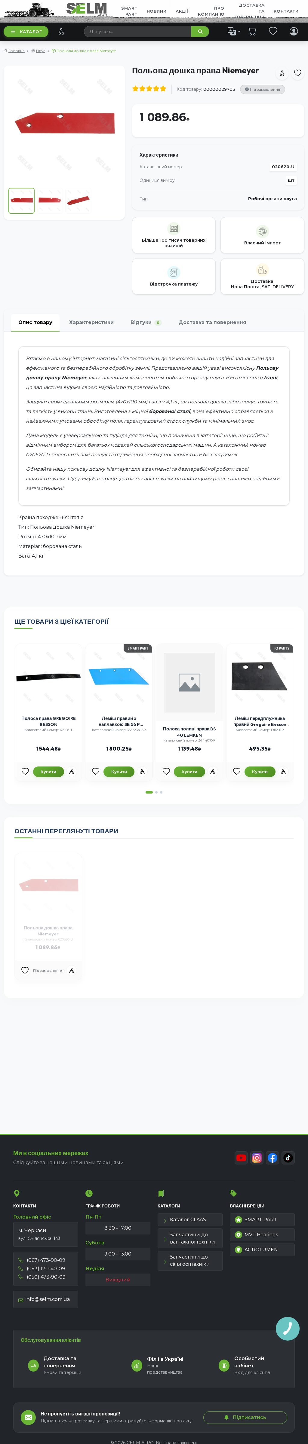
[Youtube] (241, 1157)
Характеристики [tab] (91, 322)
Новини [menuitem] (157, 11)
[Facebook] (272, 1157)
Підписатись (248, 1417)
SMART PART (261, 1219)
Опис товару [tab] (35, 322)
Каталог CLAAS (188, 1219)
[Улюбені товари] (273, 31)
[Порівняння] (61, 31)
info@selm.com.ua (48, 1299)
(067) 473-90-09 (45, 1260)
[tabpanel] (154, 453)
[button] (149, 792)
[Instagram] (256, 1157)
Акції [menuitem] (182, 11)
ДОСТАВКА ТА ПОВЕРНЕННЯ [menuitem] (249, 11)
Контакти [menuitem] (286, 11)
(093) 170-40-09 (45, 1268)
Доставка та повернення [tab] (212, 322)
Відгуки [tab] (145, 322)
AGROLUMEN (261, 1250)
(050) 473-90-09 (46, 1277)
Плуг (40, 50)
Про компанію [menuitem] (211, 11)
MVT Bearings (261, 1234)
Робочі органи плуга (272, 198)
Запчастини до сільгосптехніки (190, 1260)
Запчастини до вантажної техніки (192, 1238)
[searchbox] (138, 31)
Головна (16, 50)
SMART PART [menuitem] (129, 11)
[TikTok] (288, 1157)
